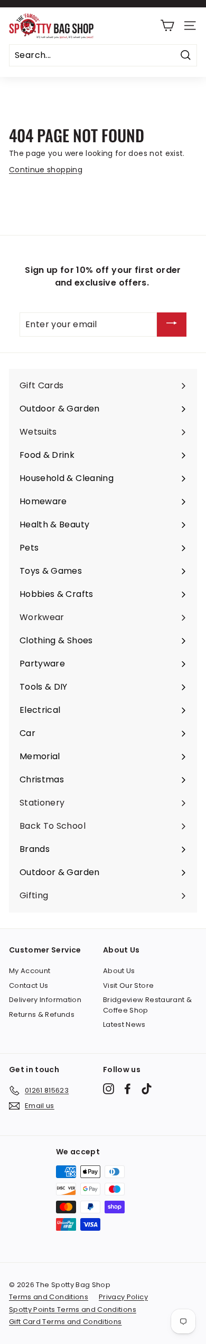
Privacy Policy (123, 1297)
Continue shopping (45, 169)
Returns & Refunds (41, 1014)
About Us (119, 971)
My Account (30, 971)
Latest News (124, 1024)
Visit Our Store (128, 985)
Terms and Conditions (48, 1297)
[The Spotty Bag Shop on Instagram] (108, 1088)
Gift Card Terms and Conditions (65, 1322)
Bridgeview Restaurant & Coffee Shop (147, 1005)
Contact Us (29, 985)
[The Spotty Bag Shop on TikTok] (146, 1088)
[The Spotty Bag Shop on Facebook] (127, 1088)
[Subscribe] (171, 324)
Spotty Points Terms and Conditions (72, 1309)
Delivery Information (45, 1000)
